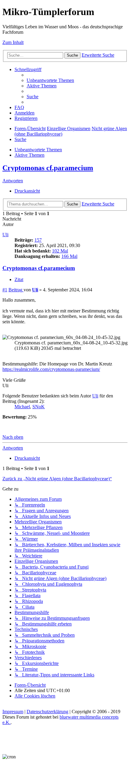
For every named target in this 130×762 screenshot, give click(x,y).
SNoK (38, 406)
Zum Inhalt (13, 42)
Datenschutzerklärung (47, 711)
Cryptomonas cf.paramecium (47, 168)
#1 (4, 289)
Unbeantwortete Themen (38, 149)
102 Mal (60, 250)
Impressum (12, 711)
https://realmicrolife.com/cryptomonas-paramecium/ (51, 369)
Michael (22, 406)
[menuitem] (50, 80)
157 (38, 240)
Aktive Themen (29, 155)
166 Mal (69, 256)
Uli (5, 234)
